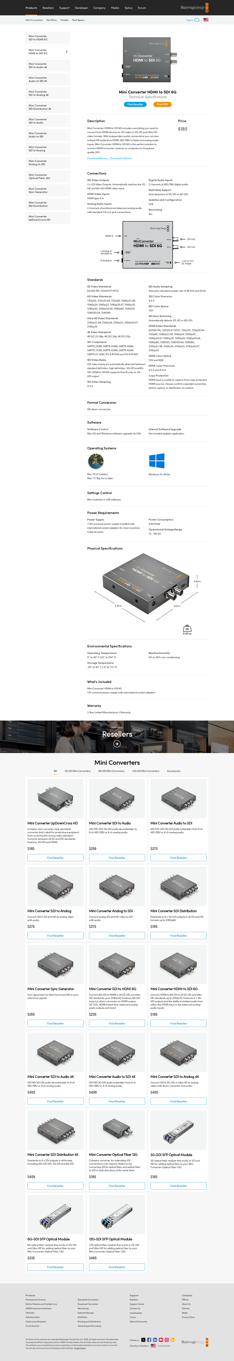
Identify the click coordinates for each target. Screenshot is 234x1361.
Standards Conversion (88, 1299)
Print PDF (162, 104)
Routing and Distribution (89, 1321)
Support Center (137, 1304)
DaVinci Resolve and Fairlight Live (41, 1304)
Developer (81, 7)
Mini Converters (34, 20)
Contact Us (135, 1308)
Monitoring (83, 1308)
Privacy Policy (188, 1317)
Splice (128, 7)
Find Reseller (135, 104)
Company (99, 7)
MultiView (82, 1317)
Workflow (51, 20)
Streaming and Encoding (89, 1325)
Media (115, 7)
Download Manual (97, 158)
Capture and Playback (36, 1321)
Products (31, 7)
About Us (186, 1304)
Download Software (121, 158)
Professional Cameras (36, 1299)
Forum (142, 7)
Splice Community (138, 1321)
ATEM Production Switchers (38, 1308)
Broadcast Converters (88, 1304)
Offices (185, 1299)
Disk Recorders (32, 1317)
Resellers (48, 7)
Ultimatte (30, 1312)
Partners (186, 1308)
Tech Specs (78, 19)
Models (64, 20)
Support (64, 7)
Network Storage (86, 1312)
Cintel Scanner (32, 1325)
